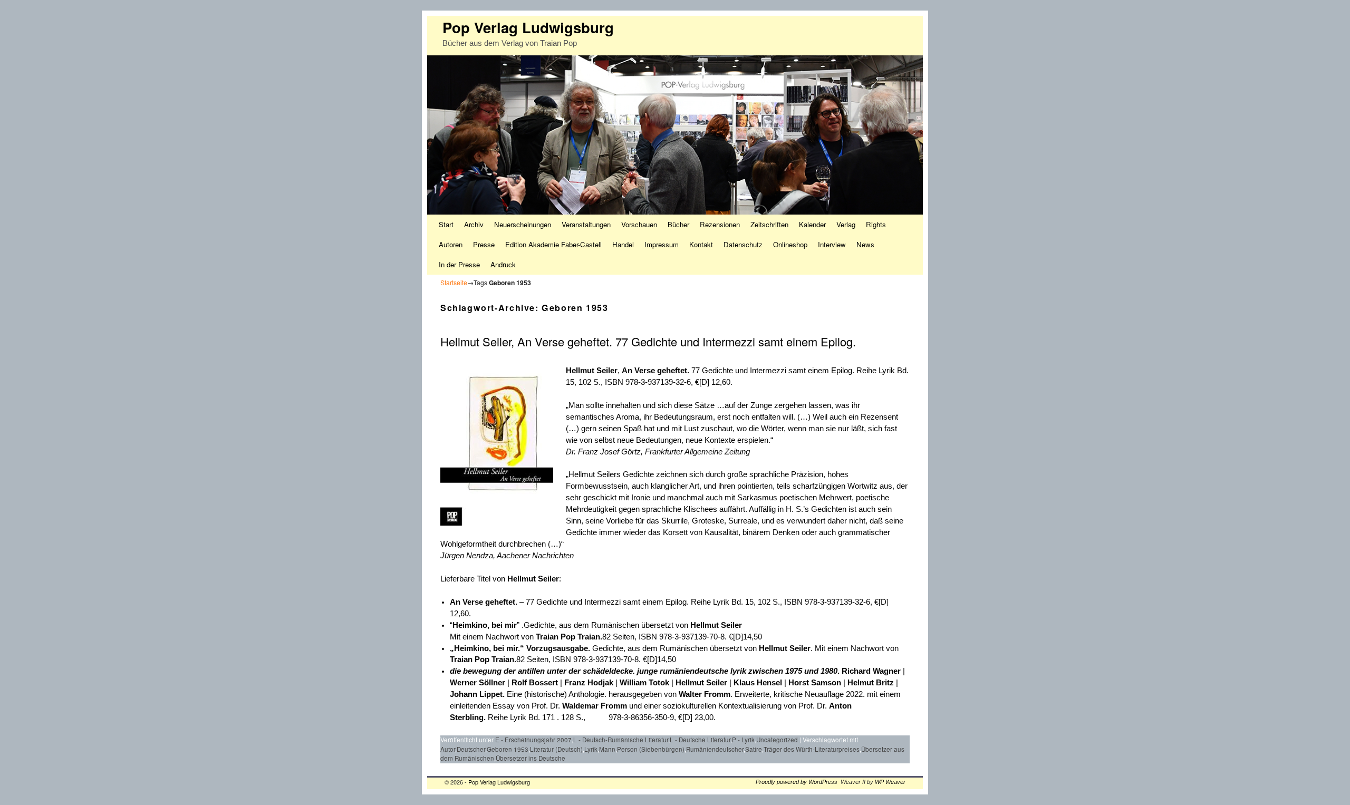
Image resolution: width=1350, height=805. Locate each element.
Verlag (845, 224)
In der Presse (459, 264)
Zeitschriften (769, 224)
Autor (447, 749)
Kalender (812, 224)
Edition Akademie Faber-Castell (553, 244)
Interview (832, 244)
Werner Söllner (477, 682)
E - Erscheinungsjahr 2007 (533, 739)
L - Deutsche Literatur (700, 739)
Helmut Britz (870, 682)
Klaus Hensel (758, 682)
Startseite (453, 282)
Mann (607, 749)
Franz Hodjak (588, 682)
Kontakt (701, 244)
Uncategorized (777, 739)
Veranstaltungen (586, 224)
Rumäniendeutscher (715, 749)
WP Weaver (890, 782)
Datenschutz (743, 244)
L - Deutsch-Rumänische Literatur (620, 739)
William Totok (644, 682)
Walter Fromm (704, 694)
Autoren (450, 244)
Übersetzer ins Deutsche (530, 758)
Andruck (503, 264)
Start (446, 224)
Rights (876, 224)
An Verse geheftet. (656, 370)
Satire (753, 749)
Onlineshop (790, 244)
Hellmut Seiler (592, 370)
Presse (484, 244)
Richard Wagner (871, 671)
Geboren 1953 (507, 749)
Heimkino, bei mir (484, 625)
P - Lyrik (743, 739)
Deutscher (471, 749)
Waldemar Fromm (595, 706)
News (865, 244)
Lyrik (590, 749)
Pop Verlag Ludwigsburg (528, 27)
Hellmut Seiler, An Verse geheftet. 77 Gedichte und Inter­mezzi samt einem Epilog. (648, 341)
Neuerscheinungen (522, 224)
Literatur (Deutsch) (556, 749)
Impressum (661, 244)
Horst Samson (814, 682)
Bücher (678, 224)
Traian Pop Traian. (569, 637)
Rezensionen (720, 224)
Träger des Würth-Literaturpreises (812, 749)
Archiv (474, 224)
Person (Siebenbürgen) (650, 749)
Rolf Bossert (535, 682)
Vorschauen (639, 224)
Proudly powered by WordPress (796, 782)
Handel (623, 244)
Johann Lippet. (478, 694)
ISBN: (598, 717)
